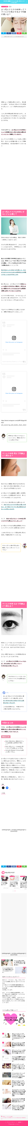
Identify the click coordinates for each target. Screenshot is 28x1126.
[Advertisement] (14, 56)
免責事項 (19, 1122)
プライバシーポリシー (11, 1122)
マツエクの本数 (4, 6)
